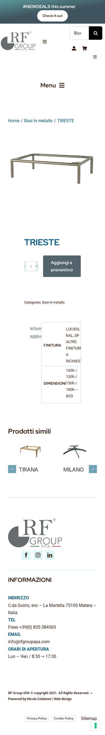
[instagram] (38, 555)
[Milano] (74, 442)
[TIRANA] (30, 442)
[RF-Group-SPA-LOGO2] (18, 33)
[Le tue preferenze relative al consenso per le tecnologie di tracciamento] (95, 725)
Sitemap (89, 718)
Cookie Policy (64, 718)
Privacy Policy (37, 718)
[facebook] (26, 555)
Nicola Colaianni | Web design (49, 699)
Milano (73, 469)
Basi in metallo (53, 302)
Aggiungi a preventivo (62, 266)
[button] (12, 469)
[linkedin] (49, 555)
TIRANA (28, 469)
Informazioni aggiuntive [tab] (34, 332)
